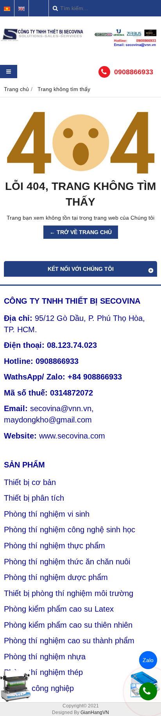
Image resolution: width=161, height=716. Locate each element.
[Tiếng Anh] (21, 9)
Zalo (148, 660)
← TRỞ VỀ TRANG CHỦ (81, 232)
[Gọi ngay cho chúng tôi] (148, 691)
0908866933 (133, 72)
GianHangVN (94, 712)
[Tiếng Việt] (7, 9)
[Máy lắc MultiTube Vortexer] (15, 686)
